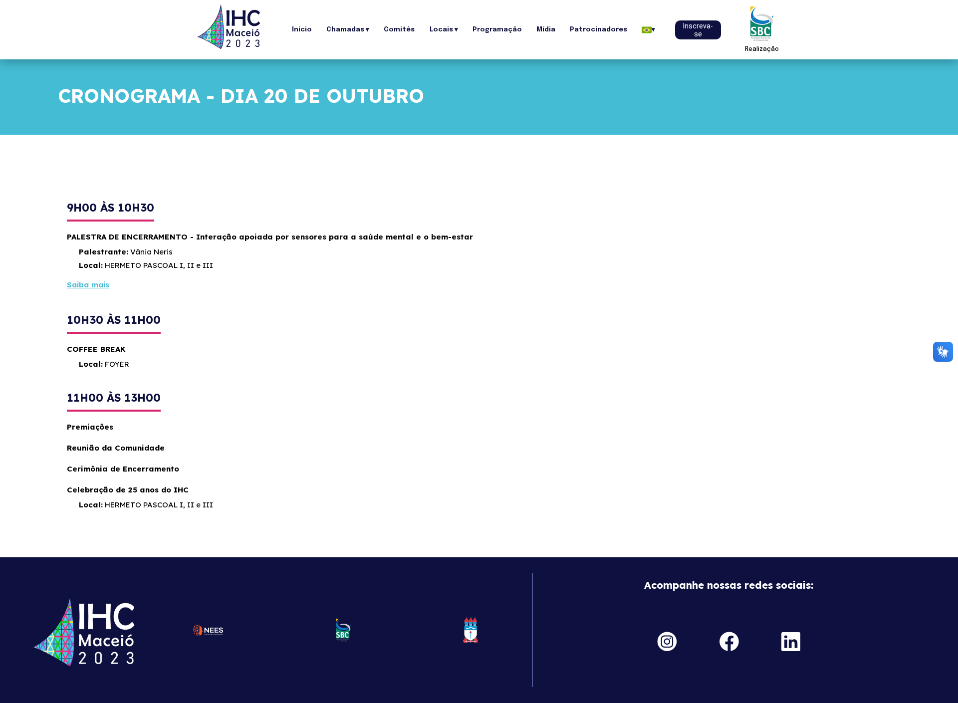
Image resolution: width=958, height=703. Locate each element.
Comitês (399, 29)
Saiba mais (88, 284)
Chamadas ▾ (347, 29)
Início (302, 29)
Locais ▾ (444, 29)
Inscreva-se (698, 30)
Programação (497, 29)
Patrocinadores (598, 29)
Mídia (545, 29)
